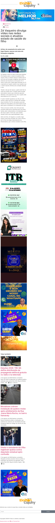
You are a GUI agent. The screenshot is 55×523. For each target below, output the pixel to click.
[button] (9, 4)
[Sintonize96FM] (27, 21)
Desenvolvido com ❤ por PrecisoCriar (10, 521)
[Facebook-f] (1, 514)
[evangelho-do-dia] (14, 349)
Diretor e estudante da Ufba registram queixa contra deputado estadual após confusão (13, 450)
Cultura (7, 27)
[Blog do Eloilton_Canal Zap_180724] (14, 309)
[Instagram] (5, 514)
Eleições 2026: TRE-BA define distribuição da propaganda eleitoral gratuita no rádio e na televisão (14, 371)
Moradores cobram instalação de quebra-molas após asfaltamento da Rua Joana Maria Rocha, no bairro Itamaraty (14, 411)
